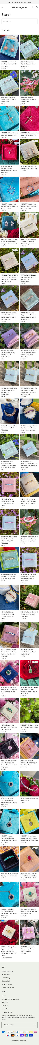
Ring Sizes (5, 1002)
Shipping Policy (6, 981)
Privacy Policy (6, 974)
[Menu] (2, 7)
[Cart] (37, 7)
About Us (4, 1009)
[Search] (32, 7)
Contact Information (8, 971)
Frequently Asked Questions (10, 999)
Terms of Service (7, 984)
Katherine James (18, 1040)
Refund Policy (6, 978)
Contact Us (5, 1005)
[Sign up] (35, 1025)
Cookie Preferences (8, 987)
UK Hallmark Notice (8, 1012)
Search (4, 996)
